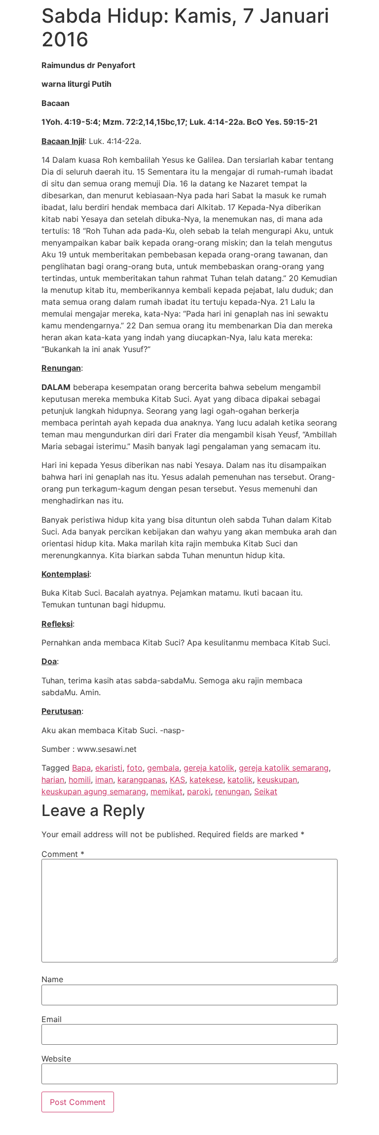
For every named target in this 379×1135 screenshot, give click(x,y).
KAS (177, 779)
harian (52, 779)
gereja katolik (209, 768)
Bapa (81, 768)
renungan (232, 791)
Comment (62, 854)
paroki (199, 791)
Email (51, 1019)
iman (104, 779)
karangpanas (141, 779)
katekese (206, 779)
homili (80, 779)
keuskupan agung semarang (93, 791)
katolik (240, 779)
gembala (163, 768)
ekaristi (108, 768)
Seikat (265, 791)
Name (52, 979)
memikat (167, 791)
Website (56, 1059)
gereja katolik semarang (284, 768)
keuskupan (277, 779)
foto (135, 768)
